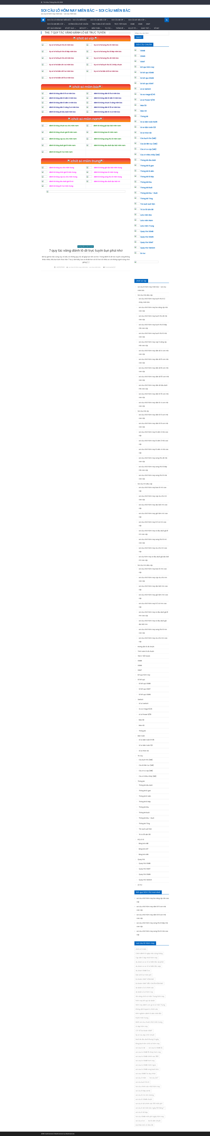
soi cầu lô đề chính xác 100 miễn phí (149, 1103)
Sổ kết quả (69, 28)
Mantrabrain (70, 1134)
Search (139, 37)
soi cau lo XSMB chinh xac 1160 (147, 1056)
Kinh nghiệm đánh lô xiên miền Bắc (148, 1013)
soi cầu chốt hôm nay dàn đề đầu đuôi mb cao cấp (153, 387)
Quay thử (145, 28)
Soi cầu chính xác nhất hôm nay (148, 1086)
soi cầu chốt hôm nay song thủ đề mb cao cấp (153, 460)
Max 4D (143, 111)
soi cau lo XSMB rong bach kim (147, 1069)
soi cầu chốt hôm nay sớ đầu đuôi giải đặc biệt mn (153, 622)
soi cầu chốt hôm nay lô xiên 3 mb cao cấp (153, 442)
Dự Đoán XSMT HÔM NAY (145, 979)
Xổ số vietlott (143, 703)
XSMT (148, 24)
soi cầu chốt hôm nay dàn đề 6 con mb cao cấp (153, 361)
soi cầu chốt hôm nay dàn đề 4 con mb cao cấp (154, 352)
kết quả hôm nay (54, 28)
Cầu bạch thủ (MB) (148, 138)
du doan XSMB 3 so (143, 971)
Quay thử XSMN (146, 237)
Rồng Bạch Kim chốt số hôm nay (148, 1043)
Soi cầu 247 (154, 1078)
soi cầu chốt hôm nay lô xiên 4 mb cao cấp (153, 451)
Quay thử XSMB (146, 231)
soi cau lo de (140, 1048)
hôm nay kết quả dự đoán (145, 1001)
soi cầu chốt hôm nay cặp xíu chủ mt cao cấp (153, 498)
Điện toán (96, 28)
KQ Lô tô (132, 28)
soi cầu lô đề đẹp (142, 1112)
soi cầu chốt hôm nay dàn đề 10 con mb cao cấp (154, 378)
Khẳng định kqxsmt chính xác (147, 1009)
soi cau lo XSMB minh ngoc (146, 1065)
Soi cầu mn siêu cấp (55, 24)
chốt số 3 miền (141, 949)
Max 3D (143, 105)
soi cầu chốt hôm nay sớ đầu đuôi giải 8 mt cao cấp (153, 532)
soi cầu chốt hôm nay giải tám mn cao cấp (153, 596)
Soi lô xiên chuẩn (154, 1121)
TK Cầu (108, 28)
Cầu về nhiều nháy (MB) (150, 154)
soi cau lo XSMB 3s (155, 1048)
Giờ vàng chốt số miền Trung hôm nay (150, 996)
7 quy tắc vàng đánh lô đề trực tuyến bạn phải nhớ (85, 251)
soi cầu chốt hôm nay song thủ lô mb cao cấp (153, 477)
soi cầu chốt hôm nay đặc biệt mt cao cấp (153, 506)
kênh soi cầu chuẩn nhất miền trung (149, 1022)
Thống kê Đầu (146, 182)
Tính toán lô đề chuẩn (101, 24)
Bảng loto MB (143, 843)
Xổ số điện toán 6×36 (146, 740)
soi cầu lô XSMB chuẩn (144, 1099)
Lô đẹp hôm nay (142, 1026)
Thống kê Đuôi (146, 187)
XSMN (140, 24)
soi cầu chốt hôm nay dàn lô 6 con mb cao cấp (153, 416)
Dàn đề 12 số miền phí (143, 975)
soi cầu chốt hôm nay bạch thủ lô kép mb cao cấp (153, 326)
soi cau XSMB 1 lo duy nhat (146, 1073)
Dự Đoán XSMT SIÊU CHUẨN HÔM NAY (149, 983)
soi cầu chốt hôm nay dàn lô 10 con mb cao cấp (154, 395)
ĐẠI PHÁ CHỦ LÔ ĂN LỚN (144, 1125)
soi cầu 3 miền (141, 1078)
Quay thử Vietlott (147, 248)
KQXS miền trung (142, 1018)
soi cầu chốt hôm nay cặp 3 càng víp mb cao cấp (153, 344)
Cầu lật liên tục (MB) (148, 144)
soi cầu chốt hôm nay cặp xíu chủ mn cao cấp (153, 579)
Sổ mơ (142, 253)
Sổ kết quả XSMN (147, 78)
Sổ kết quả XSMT (147, 83)
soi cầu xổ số (140, 1121)
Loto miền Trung (147, 226)
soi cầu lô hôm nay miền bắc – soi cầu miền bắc (85, 10)
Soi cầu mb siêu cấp (98, 20)
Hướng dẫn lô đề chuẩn (78, 24)
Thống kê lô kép (147, 176)
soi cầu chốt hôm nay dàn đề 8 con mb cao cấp (153, 370)
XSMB (132, 24)
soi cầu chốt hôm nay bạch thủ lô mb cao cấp (153, 335)
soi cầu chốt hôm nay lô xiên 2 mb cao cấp (153, 434)
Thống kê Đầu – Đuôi (148, 193)
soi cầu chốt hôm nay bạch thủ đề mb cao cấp (153, 318)
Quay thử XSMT (146, 242)
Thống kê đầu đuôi (148, 160)
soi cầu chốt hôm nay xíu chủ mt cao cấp (153, 550)
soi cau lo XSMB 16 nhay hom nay (148, 1052)
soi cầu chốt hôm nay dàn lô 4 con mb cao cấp (153, 404)
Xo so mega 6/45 (147, 94)
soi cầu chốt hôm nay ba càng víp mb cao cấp (153, 309)
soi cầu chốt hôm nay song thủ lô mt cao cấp (153, 541)
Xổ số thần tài (145, 133)
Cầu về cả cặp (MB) (148, 149)
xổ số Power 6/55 (147, 100)
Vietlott (82, 28)
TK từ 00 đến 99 (146, 209)
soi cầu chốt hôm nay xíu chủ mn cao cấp (153, 640)
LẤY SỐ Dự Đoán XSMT (144, 1031)
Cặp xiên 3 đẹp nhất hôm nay (146, 958)
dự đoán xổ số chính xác (145, 988)
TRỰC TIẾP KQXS (120, 24)
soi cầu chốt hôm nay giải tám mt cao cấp (153, 515)
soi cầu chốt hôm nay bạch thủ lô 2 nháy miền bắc (152, 300)
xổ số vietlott (145, 89)
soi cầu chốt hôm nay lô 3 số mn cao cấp (153, 605)
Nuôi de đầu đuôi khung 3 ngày (147, 1039)
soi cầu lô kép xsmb (143, 1091)
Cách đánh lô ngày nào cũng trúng (149, 953)
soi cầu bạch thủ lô (142, 1082)
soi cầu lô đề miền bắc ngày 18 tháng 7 (150, 1108)
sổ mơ (156, 28)
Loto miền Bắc (146, 215)
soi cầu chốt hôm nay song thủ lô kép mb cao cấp (153, 468)
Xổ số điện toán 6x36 (148, 122)
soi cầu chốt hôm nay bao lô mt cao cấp (152, 489)
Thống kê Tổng (146, 198)
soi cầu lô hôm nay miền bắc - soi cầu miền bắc (84, 267)
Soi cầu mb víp (117, 20)
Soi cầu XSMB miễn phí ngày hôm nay (150, 1116)
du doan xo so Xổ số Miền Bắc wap (148, 966)
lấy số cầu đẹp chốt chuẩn (145, 1035)
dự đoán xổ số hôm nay (144, 992)
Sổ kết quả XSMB (147, 72)
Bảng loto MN (143, 854)
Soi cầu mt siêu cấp (136, 20)
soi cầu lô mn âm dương (145, 1095)
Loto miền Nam (146, 220)
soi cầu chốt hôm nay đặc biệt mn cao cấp (153, 588)
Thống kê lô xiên (147, 171)
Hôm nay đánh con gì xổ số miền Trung (150, 1005)
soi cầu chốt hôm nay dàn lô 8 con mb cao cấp (153, 425)
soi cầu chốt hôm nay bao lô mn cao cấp (153, 570)
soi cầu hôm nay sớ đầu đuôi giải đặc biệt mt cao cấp (154, 558)
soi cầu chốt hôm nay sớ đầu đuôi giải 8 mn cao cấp (153, 614)
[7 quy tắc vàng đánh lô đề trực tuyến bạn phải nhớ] (86, 216)
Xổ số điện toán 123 (148, 127)
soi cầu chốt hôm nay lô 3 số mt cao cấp (152, 524)
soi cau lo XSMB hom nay (145, 1061)
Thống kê (119, 28)
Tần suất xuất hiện (147, 204)
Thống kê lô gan (147, 165)
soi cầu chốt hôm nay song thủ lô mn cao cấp (153, 631)
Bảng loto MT (143, 849)
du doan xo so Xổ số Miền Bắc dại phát (150, 962)
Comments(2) (110, 267)
